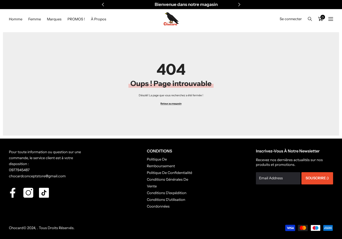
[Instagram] (28, 192)
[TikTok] (44, 192)
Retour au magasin (171, 103)
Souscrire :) (317, 178)
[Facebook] (12, 192)
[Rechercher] (310, 19)
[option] (171, 4)
